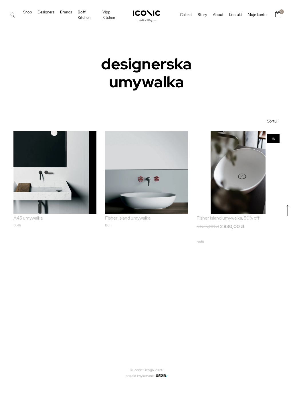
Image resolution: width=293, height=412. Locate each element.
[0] (277, 14)
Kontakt (235, 14)
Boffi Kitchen (84, 15)
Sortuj (272, 121)
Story (202, 14)
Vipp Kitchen (108, 15)
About (218, 14)
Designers (46, 12)
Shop (27, 12)
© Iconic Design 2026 (146, 370)
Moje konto (257, 14)
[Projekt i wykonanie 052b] (161, 375)
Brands (66, 12)
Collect (186, 14)
